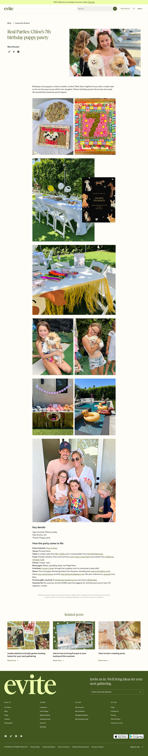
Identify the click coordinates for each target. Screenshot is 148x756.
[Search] (115, 9)
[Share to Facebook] (14, 52)
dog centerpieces (45, 574)
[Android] (136, 736)
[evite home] (30, 684)
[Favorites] (134, 9)
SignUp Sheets (45, 715)
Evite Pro (43, 723)
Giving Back (8, 723)
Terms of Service (63, 747)
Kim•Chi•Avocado (95, 554)
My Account (79, 707)
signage (106, 574)
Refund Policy (115, 719)
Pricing (113, 715)
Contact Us (115, 711)
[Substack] (21, 736)
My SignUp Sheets (81, 715)
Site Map (43, 727)
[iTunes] (120, 736)
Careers (7, 719)
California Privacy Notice (80, 747)
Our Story (7, 707)
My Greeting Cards (81, 719)
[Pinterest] (16, 736)
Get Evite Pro (125, 9)
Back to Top (135, 747)
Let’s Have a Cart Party (80, 557)
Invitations (43, 707)
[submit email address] (140, 692)
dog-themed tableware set (72, 574)
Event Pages (44, 711)
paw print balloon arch (100, 571)
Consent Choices (97, 747)
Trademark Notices (48, 747)
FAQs (113, 707)
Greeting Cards (45, 719)
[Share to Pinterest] (18, 52)
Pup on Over (51, 548)
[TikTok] (11, 736)
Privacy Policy (35, 747)
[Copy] (9, 52)
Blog (5, 711)
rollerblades (91, 580)
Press (6, 715)
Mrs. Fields (60, 554)
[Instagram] (5, 736)
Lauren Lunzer (48, 568)
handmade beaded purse (66, 580)
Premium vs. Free (117, 723)
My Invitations (80, 711)
